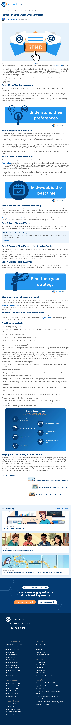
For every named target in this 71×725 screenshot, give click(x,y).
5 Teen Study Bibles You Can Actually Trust (49, 702)
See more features (11, 675)
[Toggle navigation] (67, 4)
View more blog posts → (62, 508)
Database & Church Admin (13, 644)
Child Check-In (9, 660)
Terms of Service (41, 647)
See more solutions (11, 714)
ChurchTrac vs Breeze (12, 688)
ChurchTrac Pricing (41, 665)
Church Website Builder (12, 670)
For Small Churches (11, 706)
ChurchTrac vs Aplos (11, 693)
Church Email (9, 652)
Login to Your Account (43, 662)
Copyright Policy (41, 652)
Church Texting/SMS (12, 655)
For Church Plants (11, 704)
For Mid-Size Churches (12, 709)
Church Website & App (12, 649)
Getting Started (40, 670)
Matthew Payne (12, 19)
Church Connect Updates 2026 (45, 683)
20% (34, 64)
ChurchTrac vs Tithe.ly (12, 686)
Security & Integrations (43, 655)
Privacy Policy (40, 649)
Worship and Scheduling (12, 668)
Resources (11, 10)
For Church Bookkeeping (13, 712)
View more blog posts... (43, 705)
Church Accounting (11, 665)
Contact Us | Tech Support (44, 675)
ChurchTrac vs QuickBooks (14, 691)
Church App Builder (11, 673)
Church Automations (11, 662)
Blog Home (4, 10)
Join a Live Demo (46, 602)
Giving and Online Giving (13, 647)
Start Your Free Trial (24, 602)
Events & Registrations (12, 657)
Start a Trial (39, 667)
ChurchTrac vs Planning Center (15, 683)
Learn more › (7, 240)
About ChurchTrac (41, 644)
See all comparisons (11, 696)
